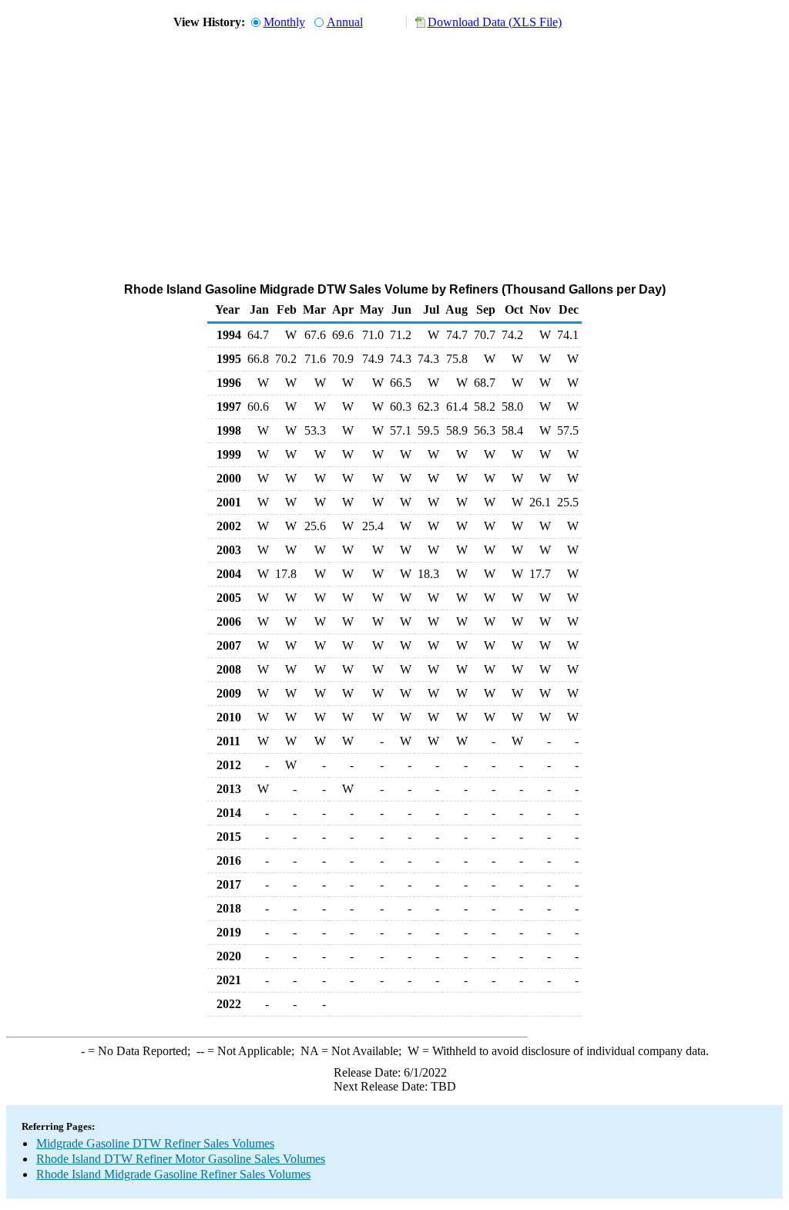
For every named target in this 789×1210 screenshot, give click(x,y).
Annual (345, 22)
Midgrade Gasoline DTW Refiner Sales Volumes (155, 1143)
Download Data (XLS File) (495, 22)
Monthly (284, 22)
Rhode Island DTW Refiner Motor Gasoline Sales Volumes (180, 1158)
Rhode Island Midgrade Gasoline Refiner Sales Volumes (173, 1174)
